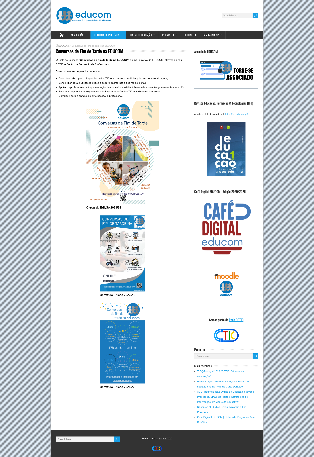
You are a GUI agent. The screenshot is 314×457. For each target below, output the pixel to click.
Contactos (190, 35)
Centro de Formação (141, 35)
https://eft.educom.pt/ (236, 114)
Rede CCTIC (236, 319)
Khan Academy (211, 35)
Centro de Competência (106, 35)
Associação (77, 35)
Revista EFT (168, 35)
